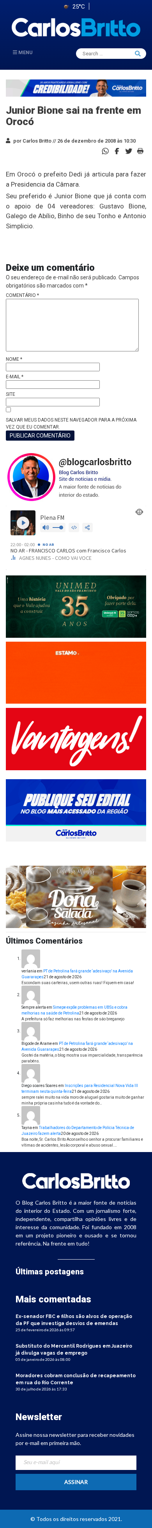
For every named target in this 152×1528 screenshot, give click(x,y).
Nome (14, 359)
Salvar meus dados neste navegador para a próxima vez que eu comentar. (71, 423)
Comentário (22, 295)
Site (10, 394)
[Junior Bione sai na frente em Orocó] (117, 151)
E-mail (14, 376)
